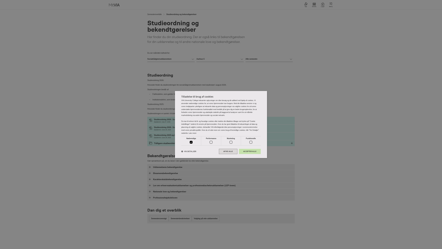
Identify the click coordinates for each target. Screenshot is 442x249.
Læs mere (192, 133)
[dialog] (221, 124)
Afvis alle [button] (228, 151)
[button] (188, 151)
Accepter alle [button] (249, 151)
